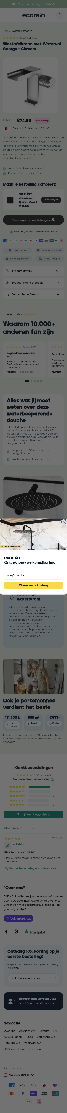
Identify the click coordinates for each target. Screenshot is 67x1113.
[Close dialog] (63, 522)
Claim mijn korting (33, 585)
